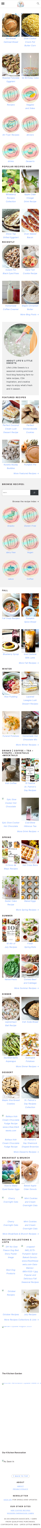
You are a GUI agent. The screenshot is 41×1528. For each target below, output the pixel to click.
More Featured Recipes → (26, 473)
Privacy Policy (20, 1489)
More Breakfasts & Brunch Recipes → (21, 1234)
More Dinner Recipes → (27, 1066)
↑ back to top (20, 1476)
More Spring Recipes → (27, 910)
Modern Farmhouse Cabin (20, 1513)
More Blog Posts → (29, 314)
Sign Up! (8, 1500)
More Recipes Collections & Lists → (21, 1320)
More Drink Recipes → (28, 831)
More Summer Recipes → (26, 988)
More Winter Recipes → (27, 745)
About (20, 1486)
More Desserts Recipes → (26, 1152)
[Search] (34, 492)
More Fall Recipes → (29, 663)
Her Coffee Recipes (20, 1510)
